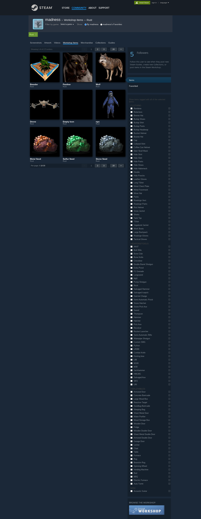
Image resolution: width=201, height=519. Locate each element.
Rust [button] (31, 34)
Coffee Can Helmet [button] (142, 147)
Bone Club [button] (138, 254)
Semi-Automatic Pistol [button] (143, 300)
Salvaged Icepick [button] (141, 292)
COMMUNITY (79, 7)
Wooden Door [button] (139, 424)
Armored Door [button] (140, 392)
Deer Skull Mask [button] (141, 151)
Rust (89, 20)
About (92, 7)
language (163, 3)
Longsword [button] (138, 275)
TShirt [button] (136, 221)
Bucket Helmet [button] (140, 133)
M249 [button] (136, 363)
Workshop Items (73, 20)
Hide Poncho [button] (139, 176)
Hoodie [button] (137, 172)
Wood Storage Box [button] (142, 420)
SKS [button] (136, 381)
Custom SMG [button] (139, 342)
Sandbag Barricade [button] (142, 406)
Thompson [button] (138, 314)
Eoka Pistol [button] (139, 268)
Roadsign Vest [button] (140, 200)
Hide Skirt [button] (138, 154)
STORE (66, 7)
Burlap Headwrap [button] (141, 130)
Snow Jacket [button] (139, 211)
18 (42, 166)
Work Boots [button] (139, 229)
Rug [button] (135, 459)
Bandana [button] (137, 108)
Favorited (133, 86)
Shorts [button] (136, 214)
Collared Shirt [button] (139, 144)
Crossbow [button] (138, 261)
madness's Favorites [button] (112, 24)
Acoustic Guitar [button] (140, 491)
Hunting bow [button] (139, 356)
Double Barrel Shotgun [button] (143, 264)
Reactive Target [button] (140, 402)
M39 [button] (135, 367)
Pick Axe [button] (137, 324)
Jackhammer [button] (139, 370)
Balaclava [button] (138, 112)
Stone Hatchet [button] (140, 303)
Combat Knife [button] (139, 353)
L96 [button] (135, 360)
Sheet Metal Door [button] (141, 413)
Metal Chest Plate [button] (141, 186)
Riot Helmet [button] (139, 207)
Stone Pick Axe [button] (140, 307)
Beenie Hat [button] (138, 115)
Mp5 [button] (135, 278)
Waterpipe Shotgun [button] (142, 338)
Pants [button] (136, 197)
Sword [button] (136, 310)
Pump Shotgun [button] (140, 282)
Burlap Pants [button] (139, 126)
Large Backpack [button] (141, 232)
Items (131, 80)
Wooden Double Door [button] (143, 431)
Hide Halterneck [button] (140, 168)
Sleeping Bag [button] (139, 409)
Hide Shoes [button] (139, 165)
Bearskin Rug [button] (139, 462)
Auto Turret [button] (138, 484)
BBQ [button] (136, 477)
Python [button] (137, 345)
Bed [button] (135, 473)
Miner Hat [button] (138, 193)
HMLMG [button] (137, 374)
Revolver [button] (137, 328)
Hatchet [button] (137, 321)
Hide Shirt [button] (138, 158)
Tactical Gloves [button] (140, 239)
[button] (67, 24)
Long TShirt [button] (139, 183)
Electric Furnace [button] (141, 480)
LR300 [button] (136, 349)
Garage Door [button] (139, 441)
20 (114, 49)
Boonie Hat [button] (138, 137)
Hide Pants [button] (138, 161)
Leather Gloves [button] (140, 179)
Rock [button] (136, 285)
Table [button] (136, 452)
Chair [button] (136, 448)
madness (52, 19)
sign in (154, 3)
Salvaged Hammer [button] (141, 289)
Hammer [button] (137, 317)
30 (44, 166)
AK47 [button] (136, 247)
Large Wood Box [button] (141, 399)
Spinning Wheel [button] (140, 466)
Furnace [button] (137, 455)
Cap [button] (135, 140)
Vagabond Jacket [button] (141, 225)
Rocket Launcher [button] (141, 331)
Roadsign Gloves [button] (141, 236)
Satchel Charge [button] (140, 296)
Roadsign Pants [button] (140, 204)
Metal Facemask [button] (141, 190)
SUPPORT (104, 7)
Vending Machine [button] (141, 469)
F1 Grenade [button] (139, 271)
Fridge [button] (136, 427)
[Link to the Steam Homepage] (42, 10)
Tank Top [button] (138, 218)
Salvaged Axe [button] (140, 377)
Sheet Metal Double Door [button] (144, 434)
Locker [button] (136, 445)
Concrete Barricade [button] (142, 395)
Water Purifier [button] (139, 416)
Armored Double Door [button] (143, 438)
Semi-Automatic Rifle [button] (143, 335)
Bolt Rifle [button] (138, 250)
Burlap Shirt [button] (139, 123)
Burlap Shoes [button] (139, 119)
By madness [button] (92, 24)
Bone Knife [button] (138, 257)
